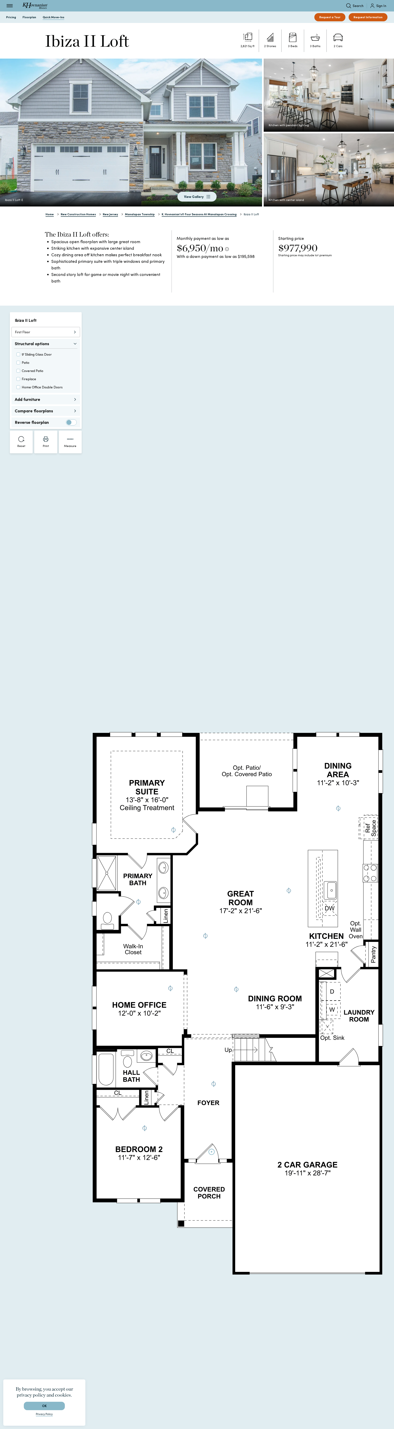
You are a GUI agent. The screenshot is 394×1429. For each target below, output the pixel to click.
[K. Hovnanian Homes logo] (35, 5)
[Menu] (10, 6)
